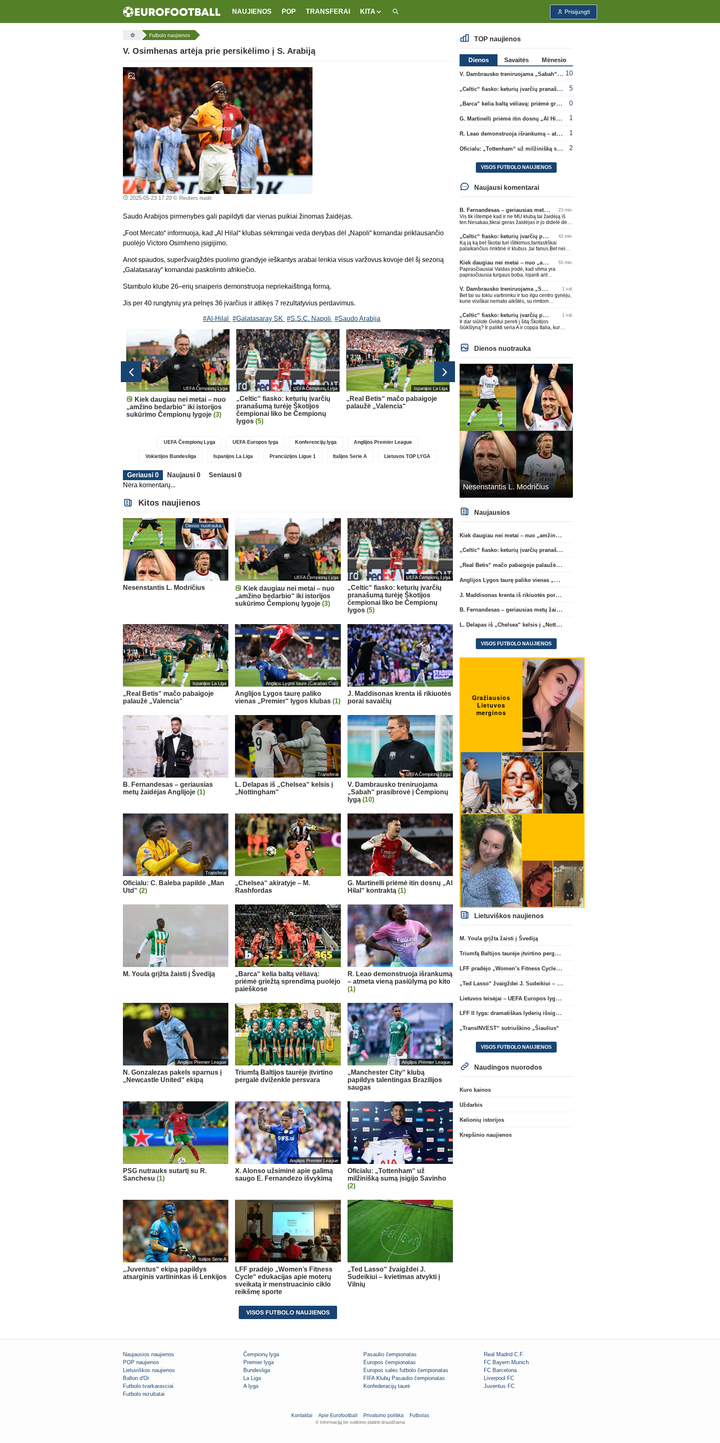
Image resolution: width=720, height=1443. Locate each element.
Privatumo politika (383, 1415)
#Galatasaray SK (257, 318)
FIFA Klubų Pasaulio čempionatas (404, 1378)
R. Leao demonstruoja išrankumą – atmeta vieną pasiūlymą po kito (546, 134)
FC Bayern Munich (506, 1362)
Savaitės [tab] (516, 59)
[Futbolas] (131, 35)
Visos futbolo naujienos (288, 1312)
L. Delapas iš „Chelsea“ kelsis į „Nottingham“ (519, 625)
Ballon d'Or (136, 1378)
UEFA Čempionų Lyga (189, 442)
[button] (371, 12)
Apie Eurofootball (338, 1415)
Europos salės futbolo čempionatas (405, 1370)
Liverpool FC (499, 1378)
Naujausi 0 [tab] (183, 474)
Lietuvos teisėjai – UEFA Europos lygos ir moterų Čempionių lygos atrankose (560, 998)
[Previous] (131, 371)
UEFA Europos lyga (255, 442)
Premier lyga (258, 1362)
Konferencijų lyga (316, 442)
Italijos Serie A (350, 456)
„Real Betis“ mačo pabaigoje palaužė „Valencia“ (522, 565)
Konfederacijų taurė (386, 1386)
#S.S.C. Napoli (309, 318)
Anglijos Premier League (383, 442)
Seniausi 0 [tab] (225, 474)
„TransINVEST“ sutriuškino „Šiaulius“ (509, 1028)
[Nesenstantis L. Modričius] (516, 430)
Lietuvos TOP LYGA (407, 456)
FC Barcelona (500, 1370)
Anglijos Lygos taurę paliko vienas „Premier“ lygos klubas (536, 580)
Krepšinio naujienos (486, 1135)
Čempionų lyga (261, 1354)
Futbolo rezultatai (144, 1394)
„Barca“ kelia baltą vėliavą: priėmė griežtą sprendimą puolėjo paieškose (553, 104)
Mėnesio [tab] (554, 59)
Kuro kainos (475, 1090)
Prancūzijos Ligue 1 (293, 456)
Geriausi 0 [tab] (143, 474)
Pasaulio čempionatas (390, 1354)
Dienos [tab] (478, 59)
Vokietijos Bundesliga (170, 456)
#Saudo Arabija (357, 318)
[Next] (444, 371)
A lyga (250, 1386)
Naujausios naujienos (148, 1354)
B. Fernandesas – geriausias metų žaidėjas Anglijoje (527, 210)
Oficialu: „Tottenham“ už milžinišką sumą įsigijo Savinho (534, 149)
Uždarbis (471, 1105)
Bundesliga (256, 1370)
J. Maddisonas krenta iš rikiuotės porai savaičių (521, 595)
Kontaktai (301, 1415)
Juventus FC (499, 1386)
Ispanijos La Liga (233, 456)
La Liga (252, 1378)
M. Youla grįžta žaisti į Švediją (499, 938)
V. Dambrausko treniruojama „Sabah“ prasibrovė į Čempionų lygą (545, 74)
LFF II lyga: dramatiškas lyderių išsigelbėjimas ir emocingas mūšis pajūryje (558, 1013)
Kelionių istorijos (482, 1120)
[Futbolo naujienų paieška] (395, 12)
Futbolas (419, 1415)
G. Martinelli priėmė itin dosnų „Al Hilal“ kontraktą (525, 119)
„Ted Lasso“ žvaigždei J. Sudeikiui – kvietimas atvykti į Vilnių (540, 983)
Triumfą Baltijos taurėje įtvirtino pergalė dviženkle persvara (536, 953)
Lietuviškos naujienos (149, 1370)
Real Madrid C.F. (504, 1354)
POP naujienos (141, 1362)
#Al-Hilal (216, 318)
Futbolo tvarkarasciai (148, 1386)
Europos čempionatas (389, 1362)
